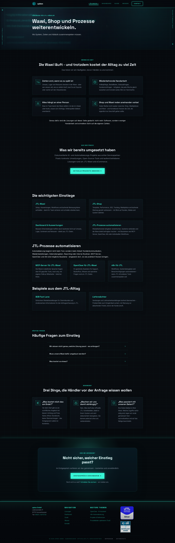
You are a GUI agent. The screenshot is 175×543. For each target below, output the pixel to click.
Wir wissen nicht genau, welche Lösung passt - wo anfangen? (74, 346)
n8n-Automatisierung (97, 514)
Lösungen (93, 3)
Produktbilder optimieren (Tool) (100, 520)
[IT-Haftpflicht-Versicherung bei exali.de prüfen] (125, 526)
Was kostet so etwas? (58, 361)
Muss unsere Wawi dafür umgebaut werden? (67, 354)
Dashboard (106, 3)
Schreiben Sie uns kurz (88, 482)
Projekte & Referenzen (97, 517)
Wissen (126, 3)
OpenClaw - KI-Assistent (98, 511)
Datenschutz (121, 538)
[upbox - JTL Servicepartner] (127, 513)
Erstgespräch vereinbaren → (87, 476)
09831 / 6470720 (40, 514)
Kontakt (137, 3)
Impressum (109, 538)
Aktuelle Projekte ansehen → (87, 171)
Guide (117, 3)
